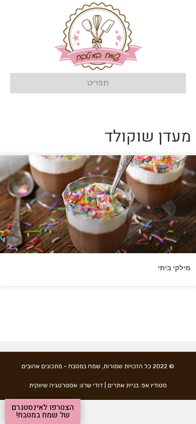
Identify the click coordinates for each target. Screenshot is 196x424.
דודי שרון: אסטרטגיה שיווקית (66, 385)
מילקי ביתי (174, 268)
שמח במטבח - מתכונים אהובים (61, 366)
